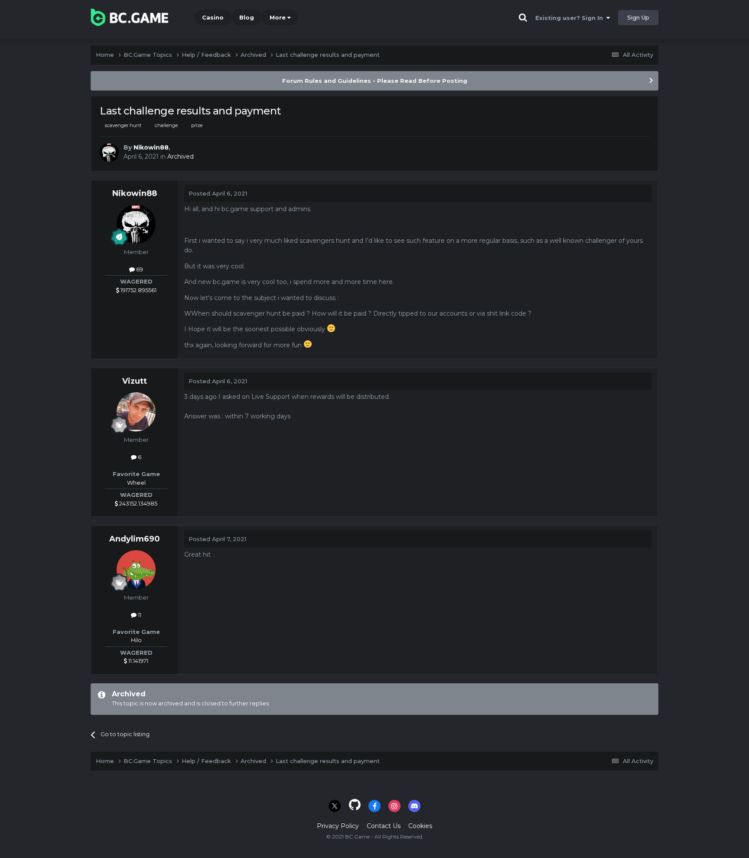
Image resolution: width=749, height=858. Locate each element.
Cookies (420, 826)
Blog (246, 17)
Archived (180, 156)
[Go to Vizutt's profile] (136, 411)
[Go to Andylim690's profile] (136, 569)
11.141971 (137, 660)
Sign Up (638, 17)
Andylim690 (134, 539)
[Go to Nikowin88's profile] (109, 152)
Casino (213, 17)
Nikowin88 (151, 147)
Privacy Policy (338, 826)
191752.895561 (137, 290)
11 (139, 614)
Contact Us (384, 826)
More (278, 17)
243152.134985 (137, 503)
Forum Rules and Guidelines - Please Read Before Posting (374, 80)
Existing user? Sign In (570, 17)
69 (139, 269)
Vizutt (134, 381)
